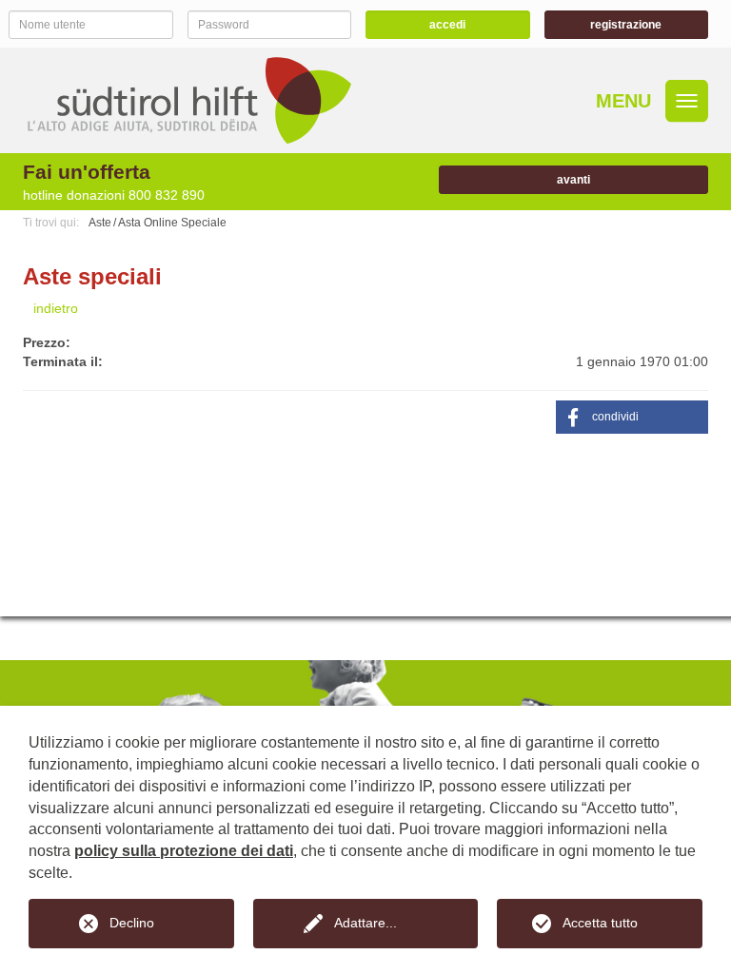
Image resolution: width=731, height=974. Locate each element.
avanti (573, 179)
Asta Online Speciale (172, 222)
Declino (131, 922)
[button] (632, 417)
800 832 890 (166, 195)
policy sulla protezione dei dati (183, 851)
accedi (447, 24)
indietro (55, 308)
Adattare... (365, 922)
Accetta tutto (600, 922)
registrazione (626, 24)
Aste (100, 222)
